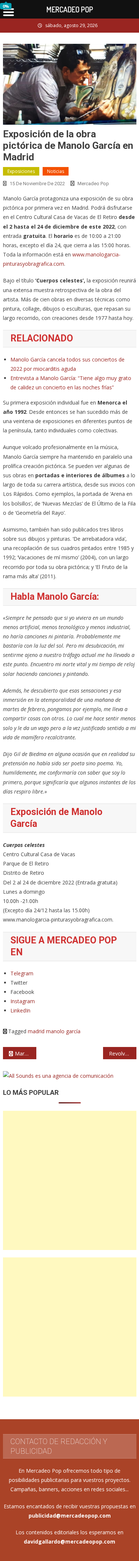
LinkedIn (20, 1010)
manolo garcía (63, 1031)
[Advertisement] (69, 1180)
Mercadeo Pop (93, 183)
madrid (36, 1031)
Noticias (55, 171)
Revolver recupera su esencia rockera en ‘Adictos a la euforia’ (122, 1053)
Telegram (21, 973)
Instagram (22, 1001)
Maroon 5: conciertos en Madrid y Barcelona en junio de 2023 (25, 1053)
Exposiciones (21, 171)
